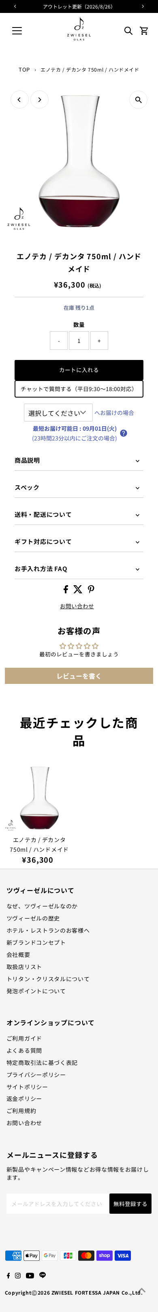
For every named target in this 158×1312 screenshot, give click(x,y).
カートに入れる (79, 370)
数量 (79, 324)
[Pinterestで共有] (91, 591)
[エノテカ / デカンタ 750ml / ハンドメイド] (39, 797)
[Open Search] (128, 31)
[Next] (39, 100)
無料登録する (130, 1204)
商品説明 (27, 460)
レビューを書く (79, 676)
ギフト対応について (43, 541)
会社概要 (18, 954)
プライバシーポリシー (36, 1075)
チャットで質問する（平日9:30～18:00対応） (79, 389)
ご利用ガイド (24, 1038)
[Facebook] (8, 1276)
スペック (27, 487)
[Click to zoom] (138, 100)
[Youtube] (30, 1276)
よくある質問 (24, 1050)
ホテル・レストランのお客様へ (48, 930)
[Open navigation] (23, 31)
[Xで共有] (78, 591)
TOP (24, 69)
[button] (123, 433)
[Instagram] (18, 1276)
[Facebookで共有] (66, 591)
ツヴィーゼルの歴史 (33, 918)
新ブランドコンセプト (36, 942)
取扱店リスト (24, 967)
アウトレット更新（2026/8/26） (79, 6)
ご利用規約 (21, 1111)
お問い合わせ (77, 606)
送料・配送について (43, 514)
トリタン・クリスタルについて (48, 979)
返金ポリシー (24, 1098)
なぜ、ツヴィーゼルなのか (42, 906)
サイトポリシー (27, 1087)
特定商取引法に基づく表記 (42, 1062)
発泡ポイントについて (36, 991)
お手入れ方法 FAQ (41, 568)
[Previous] (20, 100)
